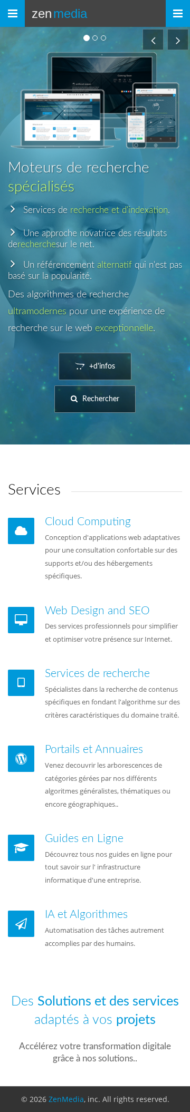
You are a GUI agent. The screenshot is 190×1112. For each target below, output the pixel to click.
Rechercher (99, 399)
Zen (59, 13)
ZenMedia (66, 1099)
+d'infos (101, 366)
